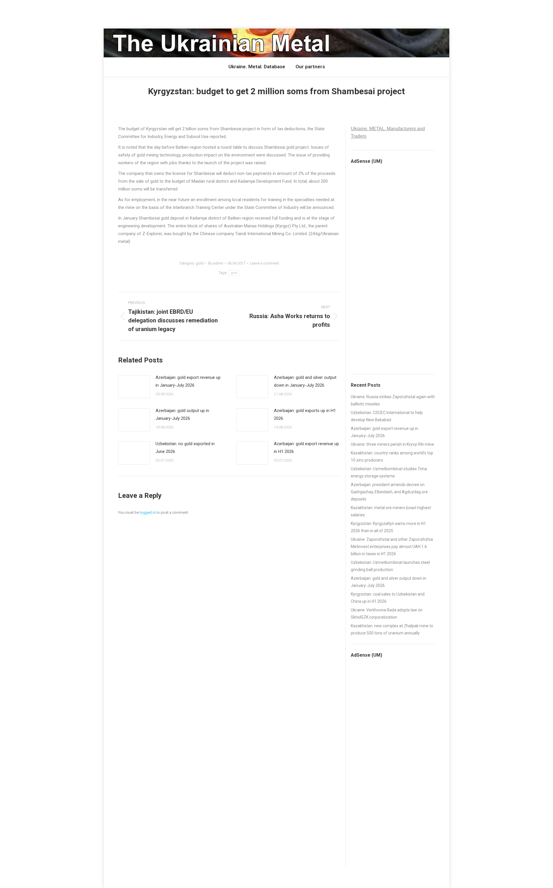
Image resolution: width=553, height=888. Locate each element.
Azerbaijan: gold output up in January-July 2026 (182, 414)
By (215, 263)
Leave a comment (264, 263)
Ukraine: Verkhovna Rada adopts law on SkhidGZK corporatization (387, 613)
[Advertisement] (105, 13)
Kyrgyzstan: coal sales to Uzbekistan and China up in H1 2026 (388, 598)
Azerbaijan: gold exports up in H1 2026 (305, 414)
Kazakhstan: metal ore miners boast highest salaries (391, 511)
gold (200, 263)
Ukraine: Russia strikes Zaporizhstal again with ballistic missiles (393, 400)
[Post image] (134, 386)
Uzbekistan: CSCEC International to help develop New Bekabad (387, 416)
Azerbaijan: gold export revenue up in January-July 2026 (188, 381)
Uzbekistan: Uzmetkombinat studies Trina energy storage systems (389, 472)
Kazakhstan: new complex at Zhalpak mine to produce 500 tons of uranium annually (392, 629)
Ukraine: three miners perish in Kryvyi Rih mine (392, 444)
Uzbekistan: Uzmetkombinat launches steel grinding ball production (390, 566)
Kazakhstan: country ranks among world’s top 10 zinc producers (392, 456)
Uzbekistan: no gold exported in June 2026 (185, 447)
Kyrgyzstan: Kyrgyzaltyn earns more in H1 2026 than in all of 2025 (388, 527)
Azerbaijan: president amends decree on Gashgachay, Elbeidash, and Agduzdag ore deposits (389, 491)
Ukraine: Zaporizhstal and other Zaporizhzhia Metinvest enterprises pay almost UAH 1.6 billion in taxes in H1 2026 (392, 546)
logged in (148, 512)
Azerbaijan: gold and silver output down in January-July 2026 (305, 381)
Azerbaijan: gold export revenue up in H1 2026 (306, 447)
